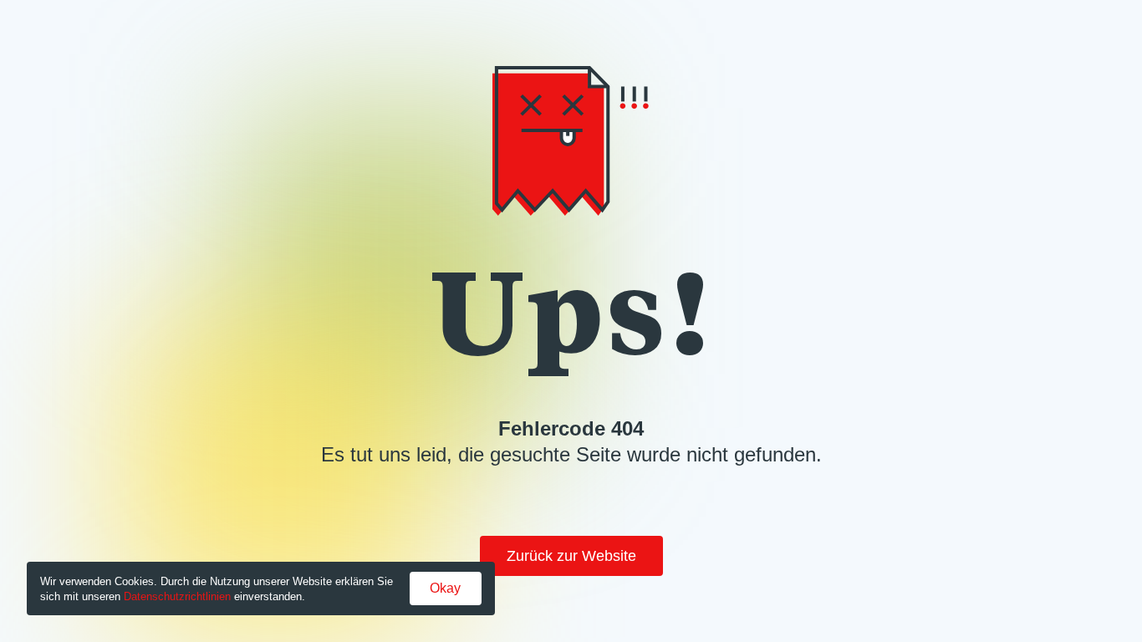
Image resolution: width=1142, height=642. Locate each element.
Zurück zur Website (571, 556)
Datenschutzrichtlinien (177, 596)
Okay (445, 588)
